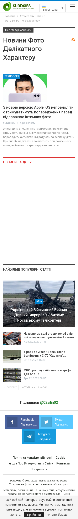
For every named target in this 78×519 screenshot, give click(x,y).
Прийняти (34, 515)
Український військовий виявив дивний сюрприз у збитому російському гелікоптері (39, 315)
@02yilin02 (49, 402)
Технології (12, 76)
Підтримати (39, 469)
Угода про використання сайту (31, 463)
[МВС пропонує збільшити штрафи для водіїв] (12, 375)
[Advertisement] (39, 215)
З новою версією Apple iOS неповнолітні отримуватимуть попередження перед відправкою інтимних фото (38, 112)
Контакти (63, 463)
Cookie (60, 457)
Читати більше (57, 514)
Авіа (39, 301)
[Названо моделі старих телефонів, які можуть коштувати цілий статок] (12, 338)
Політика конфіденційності (32, 457)
